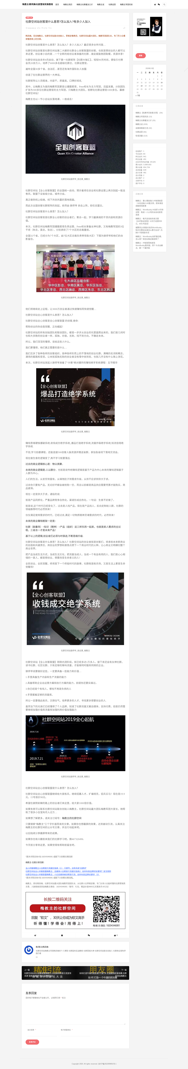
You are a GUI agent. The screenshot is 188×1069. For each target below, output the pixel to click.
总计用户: (139, 178)
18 (141, 86)
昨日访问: (139, 157)
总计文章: (139, 173)
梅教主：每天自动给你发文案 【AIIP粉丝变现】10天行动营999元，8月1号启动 (149, 221)
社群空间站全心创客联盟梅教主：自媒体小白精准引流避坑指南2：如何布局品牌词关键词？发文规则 (68, 871)
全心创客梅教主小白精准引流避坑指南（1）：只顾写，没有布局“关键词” (56, 868)
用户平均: (139, 183)
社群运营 (112, 4)
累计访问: (139, 165)
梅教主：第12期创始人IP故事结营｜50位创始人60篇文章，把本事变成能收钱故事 (149, 203)
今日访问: (139, 154)
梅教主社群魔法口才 (85, 4)
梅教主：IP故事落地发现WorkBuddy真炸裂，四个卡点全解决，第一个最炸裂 (149, 245)
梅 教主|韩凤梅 (42, 947)
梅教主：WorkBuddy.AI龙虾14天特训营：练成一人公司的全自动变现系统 (149, 212)
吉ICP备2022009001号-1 (107, 1064)
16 (162, 82)
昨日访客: (139, 159)
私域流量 (139, 136)
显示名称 (31, 1030)
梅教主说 (100, 4)
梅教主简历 (67, 4)
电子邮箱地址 (67, 1030)
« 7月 (138, 95)
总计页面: (139, 175)
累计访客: (139, 167)
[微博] (155, 4)
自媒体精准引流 (142, 128)
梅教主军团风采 (126, 4)
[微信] (159, 4)
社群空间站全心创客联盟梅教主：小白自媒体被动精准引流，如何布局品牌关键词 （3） (63, 874)
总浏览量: (139, 170)
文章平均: (139, 181)
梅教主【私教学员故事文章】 (147, 113)
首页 (57, 4)
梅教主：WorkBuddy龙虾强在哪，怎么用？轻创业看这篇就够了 (149, 237)
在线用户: (139, 151)
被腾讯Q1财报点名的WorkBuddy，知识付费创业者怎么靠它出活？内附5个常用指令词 (149, 230)
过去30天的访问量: (143, 162)
